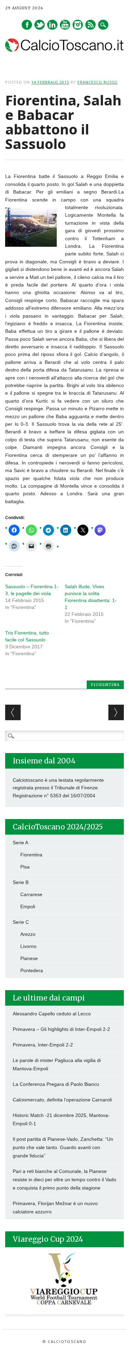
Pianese (29, 958)
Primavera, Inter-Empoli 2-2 (43, 1044)
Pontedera (31, 970)
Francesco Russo (97, 82)
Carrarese (31, 894)
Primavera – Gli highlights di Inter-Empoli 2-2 (61, 1029)
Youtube (65, 25)
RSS (90, 25)
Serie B (21, 882)
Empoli (27, 906)
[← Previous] (13, 712)
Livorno (28, 946)
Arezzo (27, 934)
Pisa (25, 867)
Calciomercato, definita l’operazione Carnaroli (62, 1099)
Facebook (27, 25)
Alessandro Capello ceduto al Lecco (52, 1013)
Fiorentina (105, 684)
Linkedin (52, 25)
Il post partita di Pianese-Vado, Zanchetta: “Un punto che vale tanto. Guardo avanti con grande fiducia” (63, 1147)
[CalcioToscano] (64, 50)
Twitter (39, 25)
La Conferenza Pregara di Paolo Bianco (56, 1084)
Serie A (20, 842)
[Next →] (116, 712)
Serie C (21, 922)
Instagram (78, 25)
